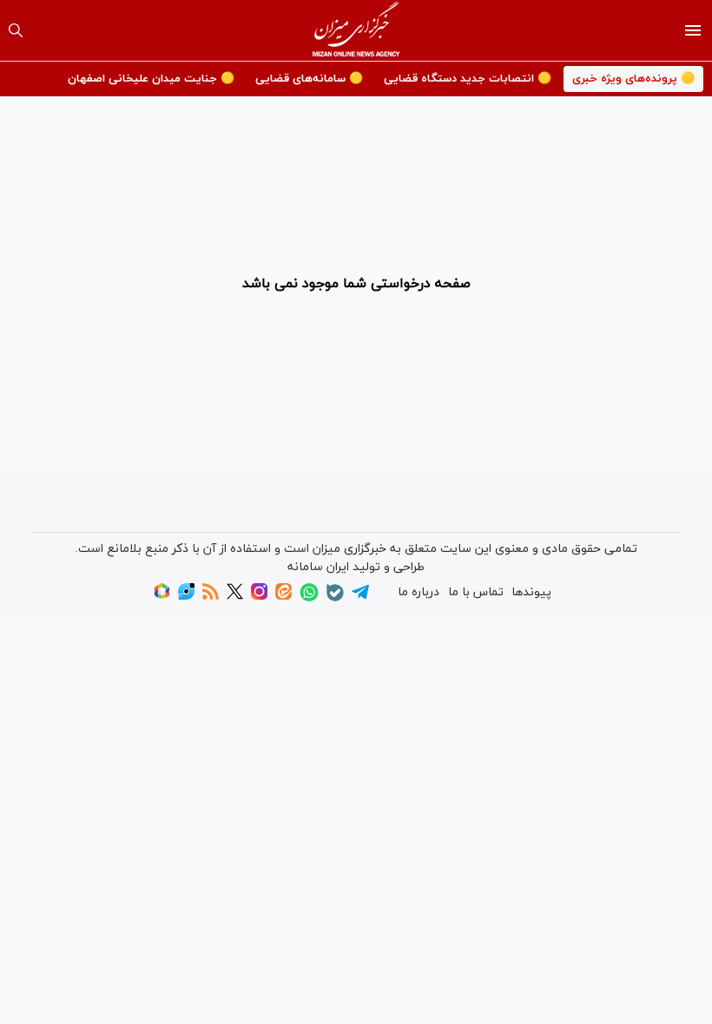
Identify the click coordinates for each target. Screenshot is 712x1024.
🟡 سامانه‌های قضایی (309, 79)
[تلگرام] (360, 597)
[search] (16, 30)
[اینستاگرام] (259, 596)
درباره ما (418, 592)
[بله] (335, 598)
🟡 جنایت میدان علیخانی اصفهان (151, 79)
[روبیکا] (162, 596)
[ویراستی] (186, 596)
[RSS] (210, 596)
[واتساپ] (309, 598)
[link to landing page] (356, 30)
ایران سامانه (318, 567)
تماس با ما (476, 592)
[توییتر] (235, 596)
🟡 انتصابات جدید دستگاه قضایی (467, 79)
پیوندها (531, 592)
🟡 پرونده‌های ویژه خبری (633, 79)
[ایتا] (283, 596)
